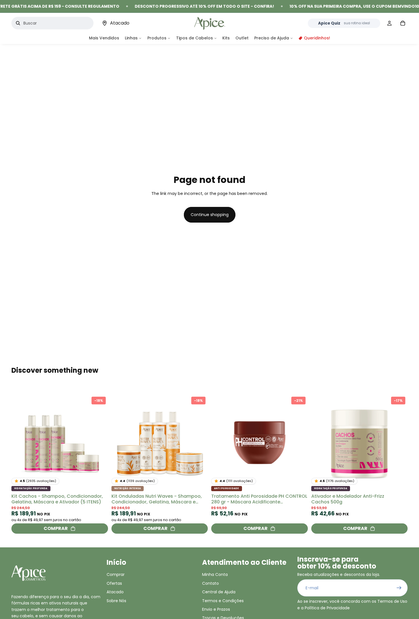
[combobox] (55, 23)
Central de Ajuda (218, 592)
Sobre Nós (116, 600)
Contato (210, 583)
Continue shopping (210, 214)
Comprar (116, 574)
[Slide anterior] (20, 443)
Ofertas (114, 583)
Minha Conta (215, 574)
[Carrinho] (403, 23)
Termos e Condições (223, 600)
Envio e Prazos (216, 609)
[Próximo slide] (99, 443)
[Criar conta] (399, 588)
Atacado (115, 592)
